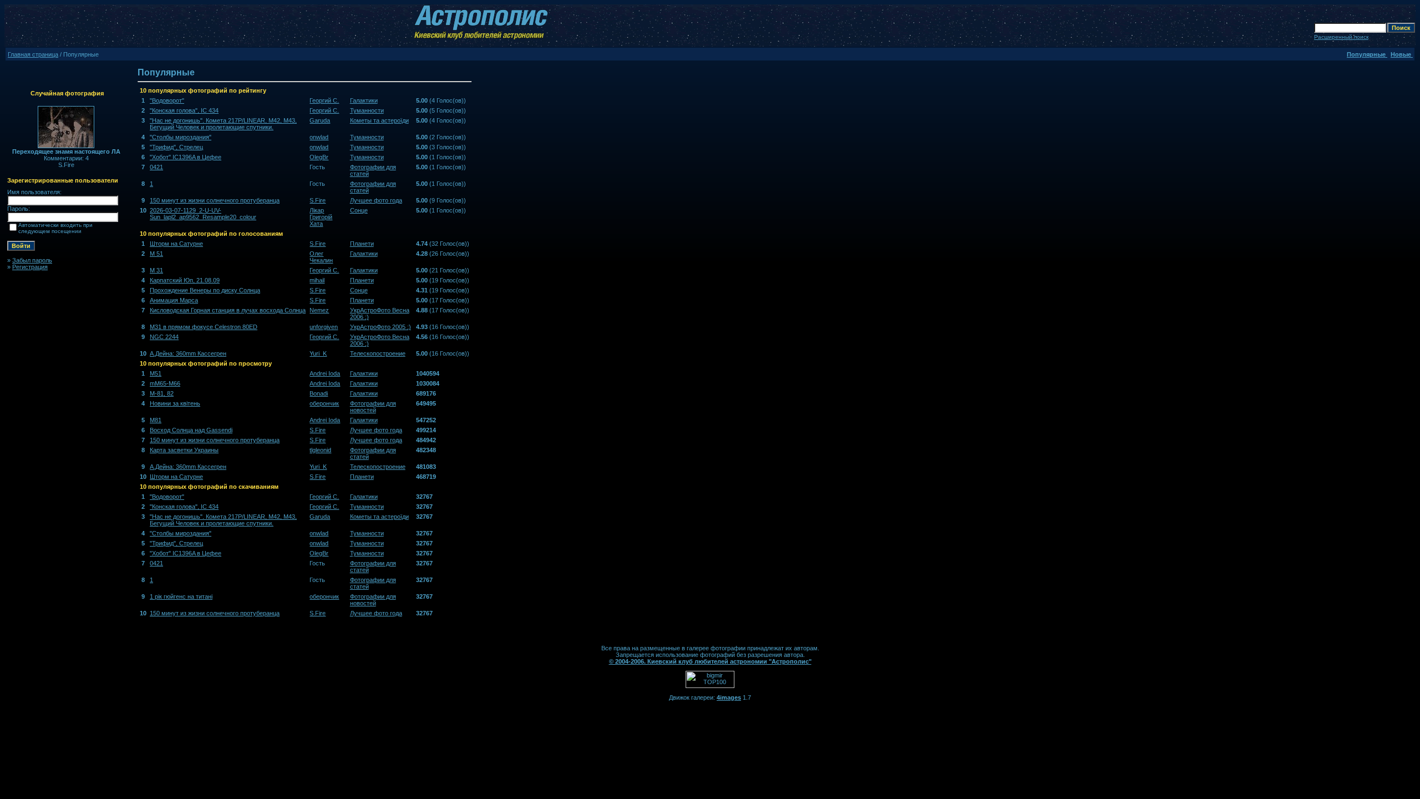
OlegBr (319, 157)
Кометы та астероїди (379, 120)
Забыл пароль (32, 260)
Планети (362, 243)
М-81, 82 (162, 393)
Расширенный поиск (1341, 37)
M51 (155, 373)
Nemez (319, 310)
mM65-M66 (165, 383)
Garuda (320, 120)
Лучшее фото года (376, 200)
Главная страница (33, 54)
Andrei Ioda (325, 373)
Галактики (364, 100)
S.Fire (318, 200)
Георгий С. (324, 100)
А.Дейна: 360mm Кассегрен (188, 353)
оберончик (324, 403)
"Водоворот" (167, 100)
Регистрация (30, 267)
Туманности (367, 110)
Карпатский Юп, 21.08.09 (185, 280)
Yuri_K (318, 353)
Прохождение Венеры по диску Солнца (205, 290)
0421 (156, 167)
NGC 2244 (164, 336)
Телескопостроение (377, 353)
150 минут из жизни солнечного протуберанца (215, 200)
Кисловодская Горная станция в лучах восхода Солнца (228, 310)
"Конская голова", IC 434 (184, 110)
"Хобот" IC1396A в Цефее (185, 157)
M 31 (156, 270)
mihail (317, 280)
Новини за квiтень (175, 403)
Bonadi (319, 393)
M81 (155, 420)
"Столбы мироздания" (180, 137)
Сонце (359, 210)
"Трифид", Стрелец (176, 147)
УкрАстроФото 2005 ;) (380, 326)
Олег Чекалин (321, 257)
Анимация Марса (174, 300)
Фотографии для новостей (373, 406)
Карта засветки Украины (184, 450)
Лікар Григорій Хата (321, 217)
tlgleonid (320, 450)
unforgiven (324, 326)
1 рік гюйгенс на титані (181, 596)
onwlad (319, 137)
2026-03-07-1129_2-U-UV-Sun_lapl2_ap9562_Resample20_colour (203, 213)
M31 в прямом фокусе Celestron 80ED (203, 326)
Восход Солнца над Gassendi (191, 430)
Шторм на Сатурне (176, 243)
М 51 (156, 253)
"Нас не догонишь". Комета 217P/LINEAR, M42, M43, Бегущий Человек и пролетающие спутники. (223, 123)
